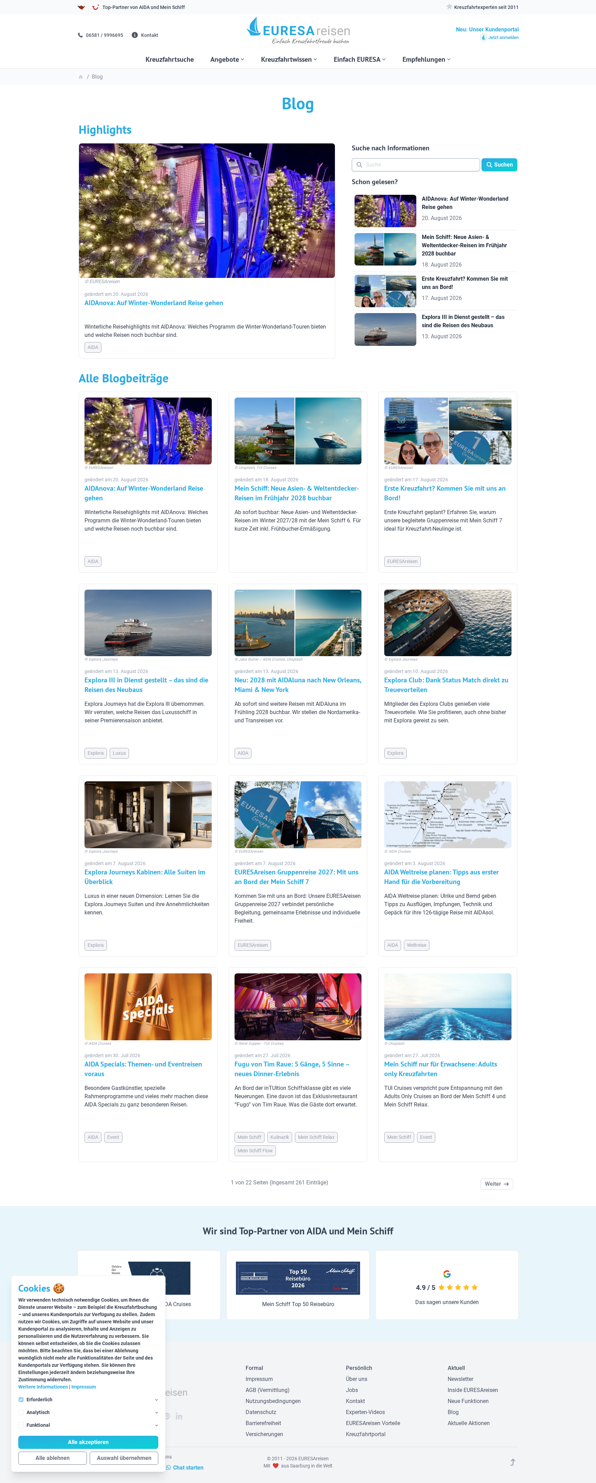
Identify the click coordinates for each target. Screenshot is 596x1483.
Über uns (356, 1379)
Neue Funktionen (468, 1401)
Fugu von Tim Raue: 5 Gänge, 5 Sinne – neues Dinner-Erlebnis (292, 1069)
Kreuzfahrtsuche (170, 59)
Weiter (493, 1184)
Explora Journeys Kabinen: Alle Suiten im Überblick (145, 877)
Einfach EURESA (357, 59)
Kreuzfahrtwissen (286, 59)
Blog (453, 1412)
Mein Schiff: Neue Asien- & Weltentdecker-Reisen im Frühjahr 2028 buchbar (297, 493)
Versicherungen (264, 1434)
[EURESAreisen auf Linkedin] (179, 1416)
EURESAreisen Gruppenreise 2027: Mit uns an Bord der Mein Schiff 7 (296, 877)
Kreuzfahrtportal (366, 1434)
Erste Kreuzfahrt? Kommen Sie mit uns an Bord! (445, 493)
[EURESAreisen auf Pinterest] (166, 1416)
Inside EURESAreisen (473, 1390)
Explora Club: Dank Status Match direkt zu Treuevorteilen (446, 684)
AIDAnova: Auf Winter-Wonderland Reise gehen (154, 302)
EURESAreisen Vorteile (373, 1423)
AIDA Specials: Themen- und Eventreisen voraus (143, 1069)
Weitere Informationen (43, 1387)
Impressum (83, 1387)
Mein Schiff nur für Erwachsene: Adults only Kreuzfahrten (440, 1069)
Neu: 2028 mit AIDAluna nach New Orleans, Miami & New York (298, 684)
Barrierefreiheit (263, 1423)
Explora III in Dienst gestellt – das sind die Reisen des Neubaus (146, 684)
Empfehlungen (424, 59)
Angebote (224, 59)
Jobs (352, 1390)
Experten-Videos (365, 1412)
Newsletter (460, 1379)
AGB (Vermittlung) (268, 1390)
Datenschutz (261, 1412)
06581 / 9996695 (104, 35)
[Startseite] (298, 33)
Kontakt (149, 35)
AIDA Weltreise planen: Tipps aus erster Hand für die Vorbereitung (441, 877)
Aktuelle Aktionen (469, 1423)
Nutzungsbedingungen (273, 1401)
